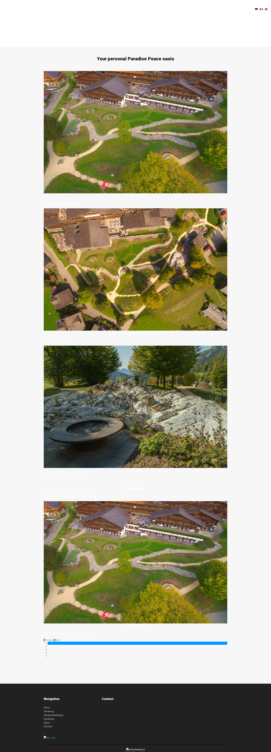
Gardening (49, 711)
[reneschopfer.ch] (57, 10)
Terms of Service (116, 722)
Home (47, 707)
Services (48, 726)
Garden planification (54, 715)
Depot (47, 722)
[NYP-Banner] (49, 737)
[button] (49, 640)
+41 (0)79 (106, 709)
